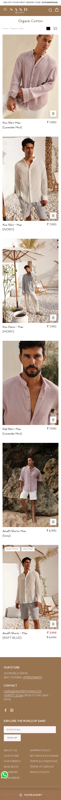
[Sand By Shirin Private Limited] (18, 11)
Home (5, 28)
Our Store (11, 755)
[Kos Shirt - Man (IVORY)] (30, 179)
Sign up (12, 738)
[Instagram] (12, 710)
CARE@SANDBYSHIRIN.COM (23, 691)
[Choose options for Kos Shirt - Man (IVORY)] (53, 215)
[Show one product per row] (48, 28)
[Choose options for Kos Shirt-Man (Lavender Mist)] (53, 113)
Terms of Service (42, 766)
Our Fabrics (12, 761)
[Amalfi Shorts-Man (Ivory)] (30, 485)
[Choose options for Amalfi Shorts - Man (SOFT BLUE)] (53, 624)
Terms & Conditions (43, 761)
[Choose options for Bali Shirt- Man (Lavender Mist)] (53, 420)
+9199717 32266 (13, 695)
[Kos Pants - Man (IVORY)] (30, 281)
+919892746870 (32, 677)
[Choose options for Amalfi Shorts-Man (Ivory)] (53, 522)
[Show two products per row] (55, 28)
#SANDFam (11, 772)
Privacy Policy (39, 772)
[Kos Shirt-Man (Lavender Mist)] (30, 77)
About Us (10, 750)
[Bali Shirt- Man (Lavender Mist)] (30, 383)
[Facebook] (6, 710)
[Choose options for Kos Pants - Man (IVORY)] (53, 317)
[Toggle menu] (5, 9)
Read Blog (11, 766)
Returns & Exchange (44, 755)
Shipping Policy (40, 750)
